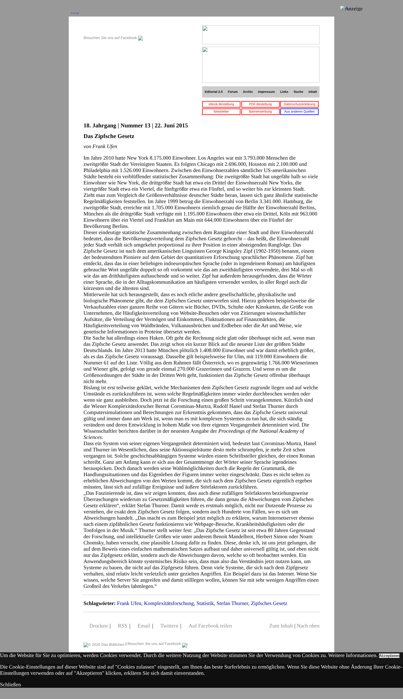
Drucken (98, 626)
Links (284, 92)
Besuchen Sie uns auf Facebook (110, 38)
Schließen (10, 684)
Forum (232, 92)
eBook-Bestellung (221, 104)
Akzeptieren (389, 655)
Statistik (205, 603)
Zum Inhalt (281, 626)
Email (143, 626)
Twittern (169, 626)
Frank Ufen (129, 603)
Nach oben (308, 626)
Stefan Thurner (232, 603)
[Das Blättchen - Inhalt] (113, 28)
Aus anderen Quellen (299, 111)
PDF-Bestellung (260, 104)
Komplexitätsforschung (169, 603)
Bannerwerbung (260, 111)
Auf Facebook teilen (210, 626)
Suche (298, 92)
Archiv (248, 92)
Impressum (266, 92)
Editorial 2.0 (214, 92)
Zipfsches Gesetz (269, 603)
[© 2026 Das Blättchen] (103, 644)
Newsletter (221, 111)
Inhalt (313, 92)
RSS (122, 626)
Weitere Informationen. (353, 655)
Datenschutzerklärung (299, 104)
